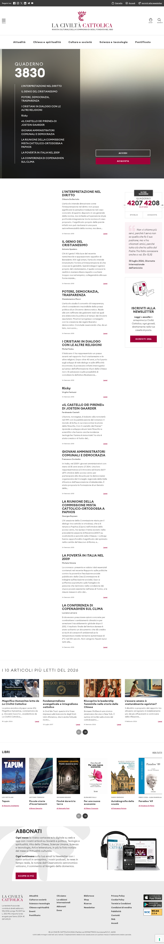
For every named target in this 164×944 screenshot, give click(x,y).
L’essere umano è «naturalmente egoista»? (141, 702)
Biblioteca (89, 896)
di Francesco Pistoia (118, 808)
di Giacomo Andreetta (10, 806)
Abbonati (61, 906)
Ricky (24, 115)
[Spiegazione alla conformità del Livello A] (153, 912)
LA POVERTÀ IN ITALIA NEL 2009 (40, 152)
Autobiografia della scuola (122, 802)
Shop (86, 899)
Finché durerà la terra (66, 802)
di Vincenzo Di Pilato (146, 806)
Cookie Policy (117, 899)
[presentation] (124, 205)
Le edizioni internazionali (63, 901)
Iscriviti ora (143, 339)
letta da (20, 702)
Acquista (123, 161)
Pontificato (143, 42)
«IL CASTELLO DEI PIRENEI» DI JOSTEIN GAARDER (83, 406)
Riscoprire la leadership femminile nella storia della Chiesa (101, 704)
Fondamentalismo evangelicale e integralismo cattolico (60, 704)
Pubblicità (116, 911)
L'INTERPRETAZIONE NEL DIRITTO (41, 85)
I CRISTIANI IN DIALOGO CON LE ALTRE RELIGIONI (82, 343)
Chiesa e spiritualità (47, 42)
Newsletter (89, 907)
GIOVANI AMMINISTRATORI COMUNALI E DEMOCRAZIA (83, 453)
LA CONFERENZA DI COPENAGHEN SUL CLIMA (82, 607)
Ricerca (87, 903)
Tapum (6, 801)
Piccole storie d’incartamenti (38, 802)
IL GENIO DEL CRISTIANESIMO (39, 91)
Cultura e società (80, 42)
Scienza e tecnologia (114, 42)
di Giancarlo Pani (63, 808)
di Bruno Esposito (35, 808)
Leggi (105, 234)
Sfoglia (134, 215)
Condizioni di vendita (121, 907)
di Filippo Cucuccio (91, 808)
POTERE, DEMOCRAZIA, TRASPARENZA (80, 293)
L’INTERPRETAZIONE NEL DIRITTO (81, 193)
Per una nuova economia (92, 802)
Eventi (32, 911)
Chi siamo (61, 896)
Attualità (19, 42)
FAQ (113, 919)
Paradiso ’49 (146, 801)
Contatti (115, 915)
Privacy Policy (118, 896)
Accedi (123, 153)
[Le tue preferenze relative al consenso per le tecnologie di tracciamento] (159, 939)
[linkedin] (25, 3)
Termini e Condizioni (121, 903)
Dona (59, 910)
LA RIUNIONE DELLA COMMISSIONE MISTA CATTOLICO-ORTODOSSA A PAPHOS (42, 143)
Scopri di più (26, 876)
